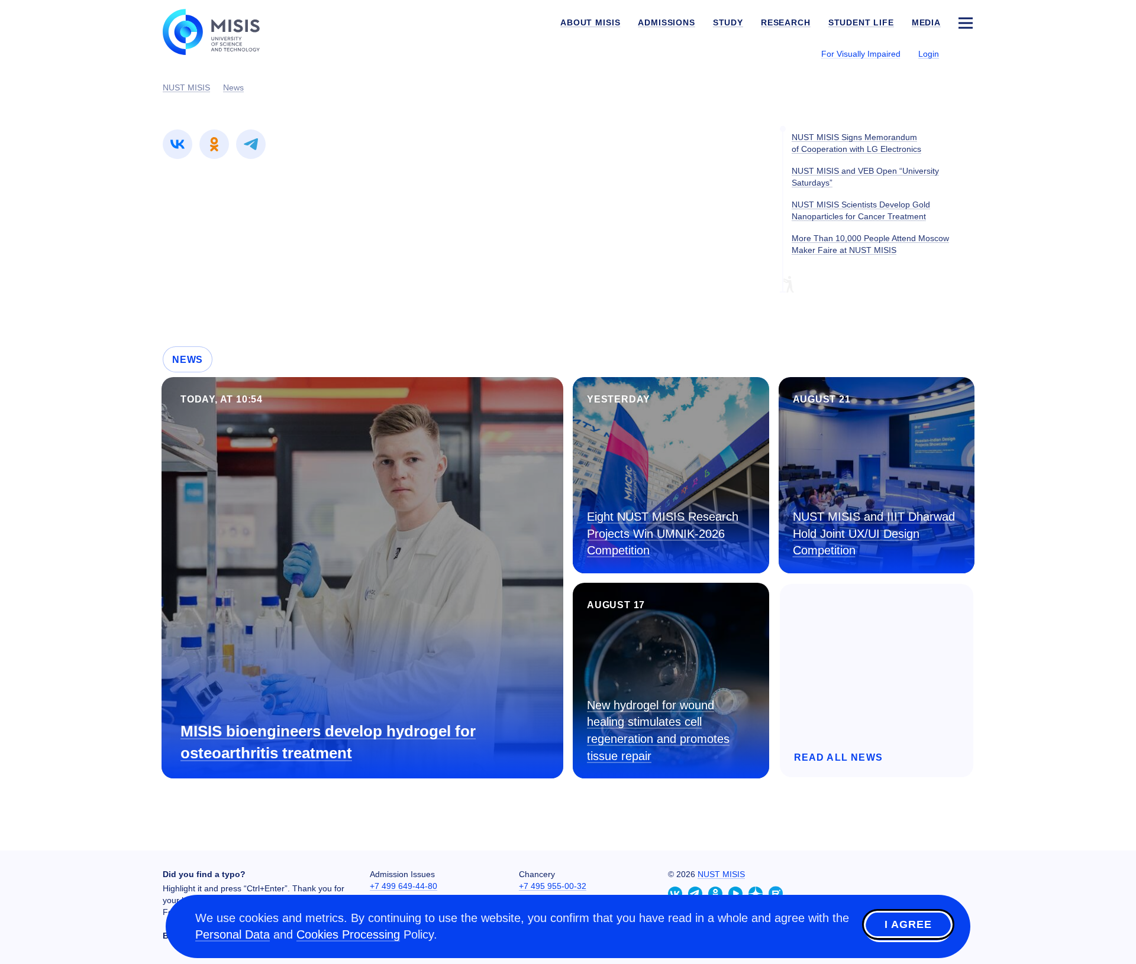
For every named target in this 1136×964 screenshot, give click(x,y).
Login (928, 54)
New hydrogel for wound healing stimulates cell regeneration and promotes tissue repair (658, 730)
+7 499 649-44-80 (403, 886)
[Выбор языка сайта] (965, 53)
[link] (177, 144)
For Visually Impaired (861, 54)
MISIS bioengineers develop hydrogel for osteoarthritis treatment (328, 742)
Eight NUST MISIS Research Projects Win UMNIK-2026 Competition (662, 533)
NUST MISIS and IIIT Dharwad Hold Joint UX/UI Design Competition (874, 533)
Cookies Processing (348, 934)
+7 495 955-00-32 (552, 886)
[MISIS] (220, 30)
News (187, 360)
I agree (908, 924)
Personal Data (232, 934)
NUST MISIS (721, 874)
